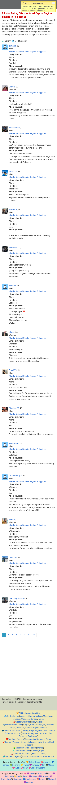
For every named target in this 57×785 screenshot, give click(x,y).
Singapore (18, 779)
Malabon (16, 719)
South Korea (30, 779)
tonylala (12, 46)
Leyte (39, 742)
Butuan (33, 725)
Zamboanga (49, 730)
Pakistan (45, 776)
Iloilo (33, 722)
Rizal (51, 742)
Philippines (41, 52)
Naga (31, 730)
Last (33, 635)
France (26, 765)
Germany (16, 765)
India (50, 773)
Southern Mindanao (22, 753)
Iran (18, 776)
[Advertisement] (28, 667)
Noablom (13, 171)
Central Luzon (13, 716)
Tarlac (41, 719)
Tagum (36, 728)
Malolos (39, 716)
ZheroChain (14, 443)
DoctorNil (13, 557)
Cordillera (20, 728)
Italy (43, 765)
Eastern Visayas (12, 742)
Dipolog (25, 730)
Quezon (44, 756)
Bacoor (25, 756)
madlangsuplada (16, 598)
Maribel (12, 519)
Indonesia (9, 776)
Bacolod (34, 751)
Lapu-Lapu (43, 733)
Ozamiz (28, 728)
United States (34, 762)
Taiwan (42, 779)
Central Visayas (14, 733)
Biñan (48, 739)
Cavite (32, 756)
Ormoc (46, 742)
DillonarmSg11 (15, 476)
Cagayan (41, 725)
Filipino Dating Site (34, 702)
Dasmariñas (30, 739)
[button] (53, 3)
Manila (12, 52)
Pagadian (39, 730)
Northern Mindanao (13, 725)
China (31, 773)
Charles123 (14, 408)
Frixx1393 (13, 370)
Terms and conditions (32, 699)
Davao (43, 753)
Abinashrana (14, 128)
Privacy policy (8, 702)
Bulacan (35, 753)
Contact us (6, 699)
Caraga (31, 716)
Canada (6, 765)
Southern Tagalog (16, 739)
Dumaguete (33, 733)
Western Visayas (22, 722)
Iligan (41, 751)
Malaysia (35, 776)
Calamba (50, 725)
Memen (12, 285)
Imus (37, 756)
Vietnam (29, 782)
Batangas (41, 739)
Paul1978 (13, 209)
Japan (25, 776)
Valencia (43, 728)
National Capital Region (26, 52)
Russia (17, 768)
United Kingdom (38, 768)
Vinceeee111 (14, 247)
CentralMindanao (22, 751)
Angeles (24, 716)
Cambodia (41, 773)
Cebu (24, 733)
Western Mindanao (12, 730)
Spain (25, 768)
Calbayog (32, 742)
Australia (47, 762)
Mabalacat (47, 716)
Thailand (52, 779)
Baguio (26, 725)
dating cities (29, 713)
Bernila (12, 87)
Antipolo (39, 722)
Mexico (51, 765)
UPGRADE (17, 699)
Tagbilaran (32, 736)
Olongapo (25, 719)
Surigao (34, 719)
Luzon (51, 756)
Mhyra (12, 332)
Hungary (35, 765)
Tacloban (28, 745)
